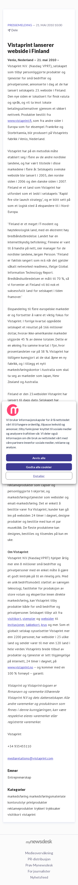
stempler (29, 618)
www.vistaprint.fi (19, 120)
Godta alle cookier (39, 467)
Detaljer (39, 476)
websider (47, 618)
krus (44, 625)
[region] (39, 442)
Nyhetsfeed (39, 877)
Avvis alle (38, 457)
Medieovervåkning (39, 853)
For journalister (39, 871)
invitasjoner (16, 625)
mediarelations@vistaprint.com (30, 758)
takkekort (33, 625)
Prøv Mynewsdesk (39, 865)
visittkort (14, 618)
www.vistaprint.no (20, 667)
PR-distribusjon (39, 859)
